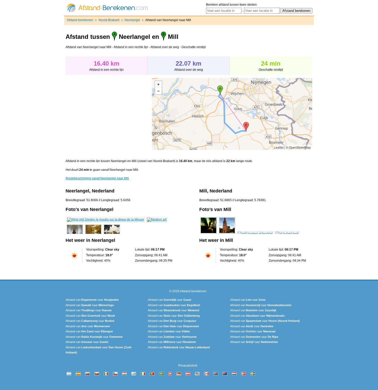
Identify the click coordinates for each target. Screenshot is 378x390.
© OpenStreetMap (298, 147)
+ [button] (158, 84)
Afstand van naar (92, 299)
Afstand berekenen (80, 20)
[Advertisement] (109, 114)
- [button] (158, 91)
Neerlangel (132, 20)
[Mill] (208, 233)
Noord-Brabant (108, 20)
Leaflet (278, 147)
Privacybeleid (187, 365)
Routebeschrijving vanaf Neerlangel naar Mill (97, 178)
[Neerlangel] (106, 219)
